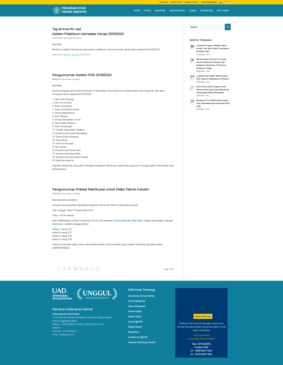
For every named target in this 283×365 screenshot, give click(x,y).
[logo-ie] (70, 10)
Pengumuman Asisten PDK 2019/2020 (82, 75)
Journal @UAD (135, 321)
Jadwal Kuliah (135, 311)
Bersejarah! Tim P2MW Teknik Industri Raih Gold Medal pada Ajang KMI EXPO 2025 (213, 103)
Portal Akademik (136, 301)
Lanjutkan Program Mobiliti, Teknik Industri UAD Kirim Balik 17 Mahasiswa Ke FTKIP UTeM (212, 48)
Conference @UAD (138, 337)
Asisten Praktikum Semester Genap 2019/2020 (88, 34)
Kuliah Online (134, 316)
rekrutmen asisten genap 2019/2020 (71, 54)
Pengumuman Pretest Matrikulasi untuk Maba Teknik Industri (100, 189)
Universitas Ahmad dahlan (141, 296)
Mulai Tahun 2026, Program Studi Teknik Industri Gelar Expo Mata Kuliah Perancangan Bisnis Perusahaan (212, 89)
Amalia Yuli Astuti (73, 38)
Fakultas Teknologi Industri (141, 342)
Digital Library (135, 327)
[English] (221, 3)
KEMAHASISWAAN (209, 2)
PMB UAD (163, 2)
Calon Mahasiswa (136, 306)
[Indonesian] (226, 3)
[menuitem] (163, 2)
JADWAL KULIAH (191, 2)
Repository (133, 332)
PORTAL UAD (176, 2)
